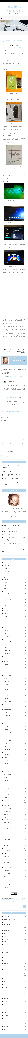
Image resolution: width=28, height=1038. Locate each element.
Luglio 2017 (6, 579)
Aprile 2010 (6, 822)
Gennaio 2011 (7, 797)
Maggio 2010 (7, 819)
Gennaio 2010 (7, 831)
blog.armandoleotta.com (17, 901)
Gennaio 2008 (7, 887)
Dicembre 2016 (7, 599)
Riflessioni (16, 41)
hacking (5, 957)
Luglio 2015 (6, 647)
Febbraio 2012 (7, 760)
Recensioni (10, 41)
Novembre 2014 (7, 670)
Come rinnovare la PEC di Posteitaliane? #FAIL (11, 466)
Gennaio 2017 (7, 596)
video (22, 41)
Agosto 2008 (7, 879)
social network (7, 1004)
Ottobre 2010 (7, 805)
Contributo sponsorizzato (10, 919)
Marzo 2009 (6, 859)
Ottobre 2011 (7, 771)
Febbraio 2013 (7, 726)
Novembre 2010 (7, 802)
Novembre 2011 (7, 769)
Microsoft (6, 947)
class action (6, 916)
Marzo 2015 (6, 658)
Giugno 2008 (7, 884)
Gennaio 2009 (7, 865)
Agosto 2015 (7, 644)
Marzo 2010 (6, 825)
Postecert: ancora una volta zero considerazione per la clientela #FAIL (10, 532)
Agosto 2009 (7, 845)
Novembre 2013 (7, 704)
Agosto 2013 (7, 712)
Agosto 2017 (7, 577)
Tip (4, 1018)
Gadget (8, 40)
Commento (3, 420)
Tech (20, 41)
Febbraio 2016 (7, 627)
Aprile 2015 (6, 656)
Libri (5, 995)
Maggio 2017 (7, 585)
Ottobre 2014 (7, 673)
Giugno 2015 (7, 650)
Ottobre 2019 (7, 565)
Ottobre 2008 (7, 873)
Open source (19, 40)
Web (14, 43)
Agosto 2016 (7, 610)
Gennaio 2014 (7, 698)
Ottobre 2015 (7, 639)
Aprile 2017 (6, 588)
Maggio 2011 (7, 786)
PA (4, 981)
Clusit (5, 944)
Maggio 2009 (7, 853)
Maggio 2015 (7, 653)
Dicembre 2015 (7, 633)
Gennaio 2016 (7, 630)
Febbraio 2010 (7, 828)
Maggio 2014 (7, 687)
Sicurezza (6, 952)
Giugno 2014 (7, 684)
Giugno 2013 (7, 715)
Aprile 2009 (6, 856)
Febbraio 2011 (7, 794)
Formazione (6, 930)
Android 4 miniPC (14, 45)
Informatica (13, 40)
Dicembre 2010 (7, 800)
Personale (5, 41)
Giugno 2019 (7, 568)
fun (6, 40)
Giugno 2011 (7, 783)
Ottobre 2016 (7, 605)
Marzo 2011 (6, 791)
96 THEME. (16, 1035)
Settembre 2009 (7, 842)
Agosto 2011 (7, 777)
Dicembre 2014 (7, 667)
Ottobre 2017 (7, 571)
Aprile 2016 (6, 622)
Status (5, 1007)
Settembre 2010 (7, 808)
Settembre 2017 (7, 574)
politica (5, 987)
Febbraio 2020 (7, 562)
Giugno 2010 (7, 817)
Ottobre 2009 (7, 839)
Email (11, 443)
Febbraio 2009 (7, 862)
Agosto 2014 (7, 678)
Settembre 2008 (7, 876)
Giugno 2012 (7, 749)
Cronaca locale (7, 924)
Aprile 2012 (6, 754)
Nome (3, 443)
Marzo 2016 (6, 625)
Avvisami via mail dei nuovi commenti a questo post (13, 439)
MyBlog (5, 978)
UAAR (5, 1021)
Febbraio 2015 (7, 661)
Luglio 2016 (6, 613)
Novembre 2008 (7, 870)
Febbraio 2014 (7, 695)
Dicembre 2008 (7, 867)
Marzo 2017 (6, 591)
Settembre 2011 (7, 774)
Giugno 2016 (7, 616)
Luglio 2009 (6, 848)
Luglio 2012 (6, 746)
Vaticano (6, 1026)
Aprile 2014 (6, 690)
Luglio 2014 (6, 681)
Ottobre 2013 (7, 706)
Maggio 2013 (7, 718)
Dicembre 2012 (7, 732)
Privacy (5, 966)
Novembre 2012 (7, 735)
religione (6, 998)
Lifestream (6, 1009)
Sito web (21, 443)
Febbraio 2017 (7, 594)
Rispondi (25, 394)
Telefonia (6, 1015)
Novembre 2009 (7, 836)
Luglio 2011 (6, 780)
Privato (5, 990)
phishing (6, 963)
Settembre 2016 (7, 608)
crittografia (6, 954)
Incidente (6, 960)
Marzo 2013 (6, 723)
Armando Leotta (14, 397)
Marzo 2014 (6, 692)
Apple (5, 941)
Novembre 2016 (7, 602)
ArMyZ (9, 47)
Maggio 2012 (7, 752)
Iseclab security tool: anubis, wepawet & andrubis (20, 351)
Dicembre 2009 (7, 834)
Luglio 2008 (6, 882)
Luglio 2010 (6, 814)
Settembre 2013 (7, 709)
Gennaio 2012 (7, 763)
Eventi (5, 927)
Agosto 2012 (7, 743)
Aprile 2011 (6, 788)
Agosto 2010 (7, 811)
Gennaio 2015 (7, 664)
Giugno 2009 (7, 850)
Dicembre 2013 (7, 701)
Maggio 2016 (7, 619)
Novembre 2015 (7, 636)
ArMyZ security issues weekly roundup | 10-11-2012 (7, 351)
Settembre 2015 (7, 642)
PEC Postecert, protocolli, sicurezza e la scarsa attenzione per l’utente (14, 538)
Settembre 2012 (7, 740)
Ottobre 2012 (7, 738)
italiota (5, 975)
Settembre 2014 (7, 675)
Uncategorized (7, 1024)
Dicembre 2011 (7, 766)
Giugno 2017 (7, 582)
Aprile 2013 (6, 721)
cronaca (6, 922)
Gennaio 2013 (7, 729)
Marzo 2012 (6, 757)
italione (5, 973)
